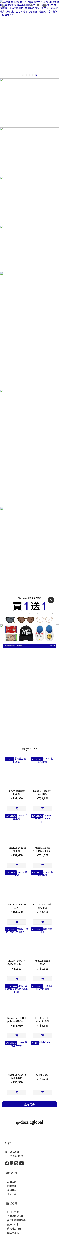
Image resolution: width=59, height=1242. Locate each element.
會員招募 (11, 1194)
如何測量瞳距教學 (16, 1220)
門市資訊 (11, 1186)
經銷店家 (11, 1190)
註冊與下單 (13, 1212)
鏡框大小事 (13, 1224)
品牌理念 (11, 1182)
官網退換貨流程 (15, 1216)
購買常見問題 (14, 1228)
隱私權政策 (13, 1232)
